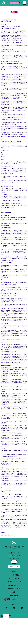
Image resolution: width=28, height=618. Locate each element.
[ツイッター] (21, 608)
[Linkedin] (14, 608)
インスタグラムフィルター (14, 582)
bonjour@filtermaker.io (14, 555)
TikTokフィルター (14, 588)
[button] (24, 3)
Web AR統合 (14, 595)
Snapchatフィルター (14, 585)
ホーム (14, 571)
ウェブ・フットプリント (7, 535)
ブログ (14, 604)
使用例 (14, 592)
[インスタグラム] (6, 608)
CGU (2, 616)
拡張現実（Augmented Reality (11, 600)
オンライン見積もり (14, 575)
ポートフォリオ (14, 578)
